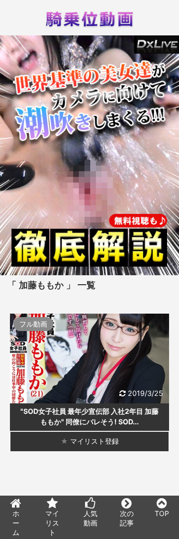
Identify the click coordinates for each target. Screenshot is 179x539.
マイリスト (52, 523)
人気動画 (90, 518)
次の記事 (127, 518)
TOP (162, 513)
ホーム (15, 523)
